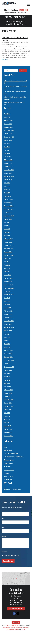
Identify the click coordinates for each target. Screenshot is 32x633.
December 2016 (8, 436)
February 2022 (8, 239)
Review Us (16, 623)
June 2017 (7, 416)
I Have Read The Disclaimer (11, 555)
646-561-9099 (23, 10)
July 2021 (7, 262)
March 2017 (7, 426)
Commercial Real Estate (11, 453)
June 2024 (7, 147)
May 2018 (7, 380)
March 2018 (7, 386)
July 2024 (7, 143)
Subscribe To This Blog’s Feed (12, 489)
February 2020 (8, 311)
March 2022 (7, 235)
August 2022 (8, 219)
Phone (3, 518)
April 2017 (7, 423)
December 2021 (8, 245)
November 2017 (9, 400)
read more (5, 59)
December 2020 (8, 285)
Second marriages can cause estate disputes (15, 38)
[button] (29, 4)
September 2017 (9, 406)
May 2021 (7, 268)
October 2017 (8, 403)
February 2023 (8, 199)
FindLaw (23, 629)
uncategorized (10, 44)
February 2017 (8, 429)
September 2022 (9, 216)
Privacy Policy (19, 627)
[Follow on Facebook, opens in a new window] (14, 613)
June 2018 (7, 377)
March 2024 (7, 157)
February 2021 (8, 278)
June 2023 (7, 186)
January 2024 (8, 163)
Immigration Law (9, 470)
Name (3, 510)
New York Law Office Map (16, 609)
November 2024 (9, 130)
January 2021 (8, 281)
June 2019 (7, 337)
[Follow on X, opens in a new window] (17, 613)
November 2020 (9, 288)
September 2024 (9, 137)
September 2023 (9, 176)
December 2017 (8, 396)
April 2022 (7, 232)
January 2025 (8, 124)
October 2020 (8, 291)
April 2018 (7, 383)
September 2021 (9, 255)
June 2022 (7, 225)
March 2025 (7, 117)
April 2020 (7, 304)
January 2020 (8, 314)
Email (3, 527)
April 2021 (7, 271)
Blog (5, 447)
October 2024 (8, 133)
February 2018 (8, 390)
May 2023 (7, 189)
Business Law (8, 450)
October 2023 (8, 173)
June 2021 (7, 265)
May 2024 (7, 150)
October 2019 (8, 324)
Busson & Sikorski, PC (12, 625)
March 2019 (7, 347)
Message (4, 536)
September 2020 (9, 294)
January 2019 (8, 354)
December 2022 (8, 206)
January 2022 (8, 242)
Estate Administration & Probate (13, 457)
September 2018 (9, 367)
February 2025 (8, 120)
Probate (6, 473)
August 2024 (8, 140)
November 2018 (9, 360)
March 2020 (7, 308)
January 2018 (8, 393)
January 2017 (8, 432)
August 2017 (8, 409)
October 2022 (8, 212)
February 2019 (8, 350)
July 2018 (7, 373)
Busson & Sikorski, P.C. (16, 42)
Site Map (12, 627)
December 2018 (8, 357)
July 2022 (7, 222)
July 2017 (7, 413)
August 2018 (8, 370)
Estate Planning (8, 463)
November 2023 (9, 170)
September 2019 (9, 327)
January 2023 (8, 203)
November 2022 (9, 209)
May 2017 (7, 419)
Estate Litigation (9, 460)
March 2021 (7, 275)
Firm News (7, 466)
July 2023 (7, 183)
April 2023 (7, 193)
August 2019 (8, 331)
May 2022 (7, 229)
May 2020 (7, 301)
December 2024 (8, 127)
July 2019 (7, 334)
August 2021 (8, 258)
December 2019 (8, 317)
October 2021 (8, 252)
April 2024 (7, 153)
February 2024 (8, 160)
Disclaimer (4, 551)
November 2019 (9, 321)
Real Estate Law (8, 476)
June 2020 (7, 298)
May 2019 (7, 340)
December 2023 (8, 166)
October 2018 (8, 363)
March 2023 (7, 196)
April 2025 (7, 114)
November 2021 (9, 248)
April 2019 (7, 344)
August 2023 (8, 179)
